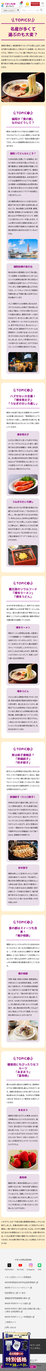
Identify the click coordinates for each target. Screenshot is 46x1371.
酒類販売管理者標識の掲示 (16, 1298)
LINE (39, 1269)
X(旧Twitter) (9, 1269)
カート (21, 6)
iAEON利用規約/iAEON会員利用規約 (20, 1282)
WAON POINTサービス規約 (16, 1303)
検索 (41, 10)
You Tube (20, 1269)
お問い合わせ (10, 1327)
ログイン (27, 6)
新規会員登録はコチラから (35, 4)
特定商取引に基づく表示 (15, 1292)
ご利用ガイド (10, 1322)
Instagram (31, 1269)
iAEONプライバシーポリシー (17, 1287)
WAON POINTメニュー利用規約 (18, 1316)
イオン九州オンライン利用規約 (18, 1277)
